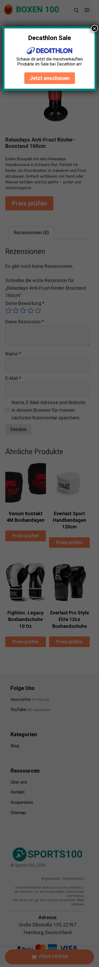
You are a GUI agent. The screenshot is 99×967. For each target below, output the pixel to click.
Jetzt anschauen (50, 78)
